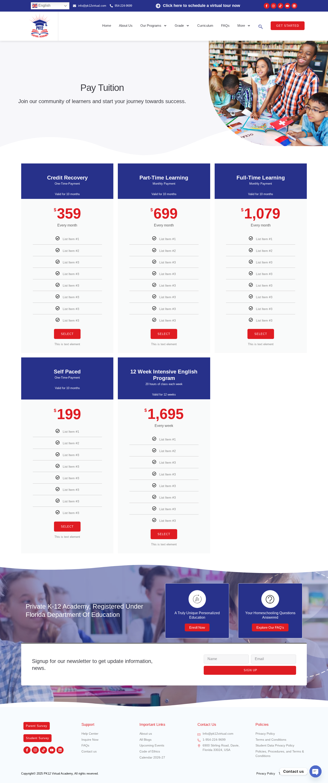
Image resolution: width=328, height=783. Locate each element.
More (241, 25)
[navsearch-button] (260, 25)
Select (67, 334)
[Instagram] (273, 6)
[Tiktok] (280, 6)
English (43, 5)
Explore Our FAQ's (270, 627)
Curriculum (205, 25)
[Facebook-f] (267, 6)
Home (106, 25)
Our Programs (150, 25)
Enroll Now (197, 627)
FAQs (225, 25)
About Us (126, 25)
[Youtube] (287, 6)
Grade (179, 25)
